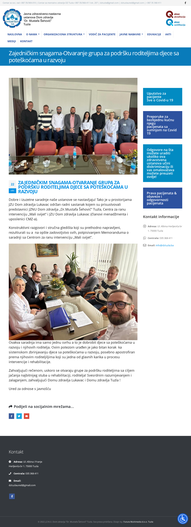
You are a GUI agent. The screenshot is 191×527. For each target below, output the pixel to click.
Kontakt (26, 41)
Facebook (11, 416)
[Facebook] (185, 2)
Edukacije (154, 34)
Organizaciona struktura (63, 34)
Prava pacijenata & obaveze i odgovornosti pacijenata (162, 198)
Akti (168, 34)
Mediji (11, 41)
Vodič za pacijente (102, 34)
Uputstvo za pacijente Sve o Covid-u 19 (160, 96)
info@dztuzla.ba (165, 245)
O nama (31, 34)
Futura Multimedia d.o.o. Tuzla (138, 521)
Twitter (19, 416)
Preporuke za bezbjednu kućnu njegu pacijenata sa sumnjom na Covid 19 (162, 125)
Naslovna (14, 34)
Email (26, 416)
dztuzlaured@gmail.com (22, 485)
